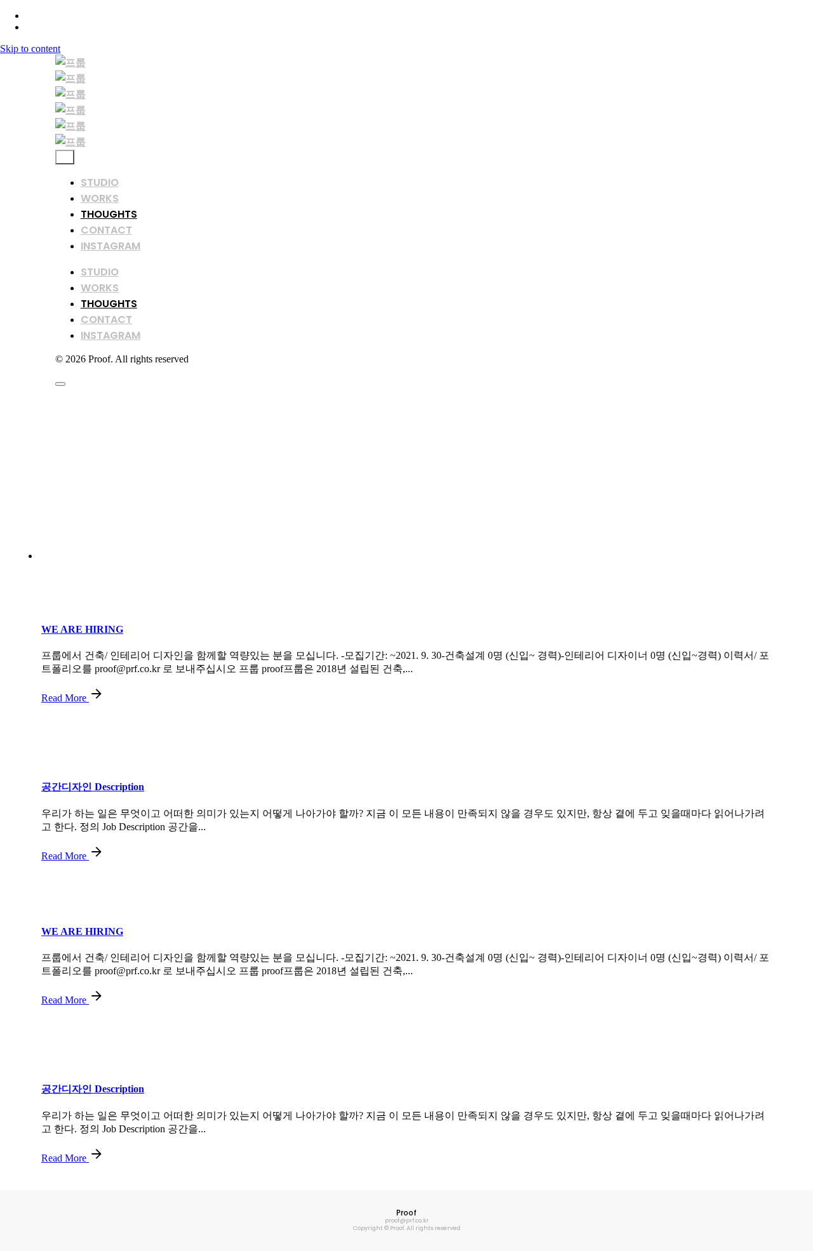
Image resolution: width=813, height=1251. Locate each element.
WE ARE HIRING (82, 629)
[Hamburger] (60, 384)
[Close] (64, 157)
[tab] (419, 556)
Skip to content (30, 48)
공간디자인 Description (92, 786)
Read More (65, 697)
